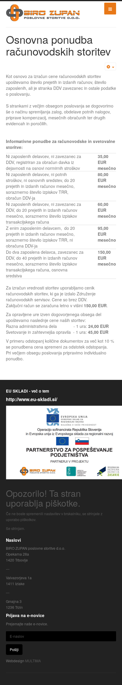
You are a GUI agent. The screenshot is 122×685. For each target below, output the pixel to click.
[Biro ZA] (43, 13)
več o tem (39, 391)
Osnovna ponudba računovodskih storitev (58, 45)
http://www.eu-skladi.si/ (31, 399)
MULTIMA (33, 660)
